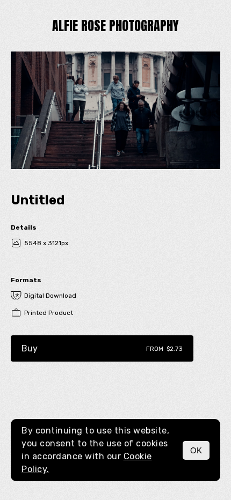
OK (196, 450)
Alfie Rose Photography (115, 25)
